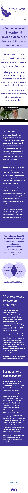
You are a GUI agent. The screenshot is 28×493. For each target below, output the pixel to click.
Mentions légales (14, 482)
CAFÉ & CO (16, 385)
